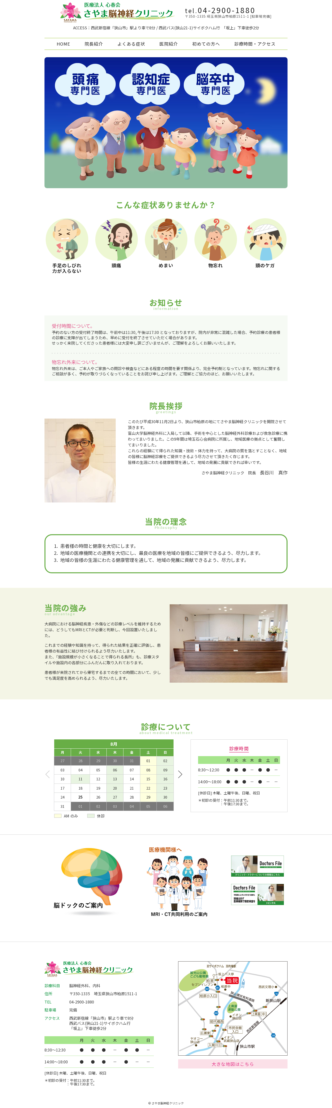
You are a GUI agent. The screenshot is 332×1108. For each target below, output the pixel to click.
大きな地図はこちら (233, 1064)
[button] (180, 774)
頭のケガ (265, 265)
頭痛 (116, 265)
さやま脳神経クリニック (168, 1103)
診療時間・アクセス (255, 43)
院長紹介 (94, 43)
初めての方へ (206, 43)
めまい (166, 265)
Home (63, 43)
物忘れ (215, 265)
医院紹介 (168, 43)
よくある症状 (131, 43)
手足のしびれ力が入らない (67, 268)
